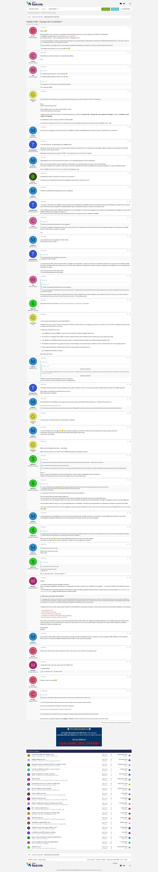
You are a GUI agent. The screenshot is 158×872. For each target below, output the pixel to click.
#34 (130, 691)
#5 (130, 127)
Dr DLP (29, 24)
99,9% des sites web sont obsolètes (51, 614)
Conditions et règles (100, 859)
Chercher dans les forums (48, 12)
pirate (33, 843)
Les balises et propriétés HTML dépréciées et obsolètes (56, 615)
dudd (33, 770)
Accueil (125, 859)
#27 (130, 544)
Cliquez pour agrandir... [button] (85, 369)
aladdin (125, 770)
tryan (33, 819)
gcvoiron (34, 795)
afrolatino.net (124, 838)
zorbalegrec (34, 765)
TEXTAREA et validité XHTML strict (41, 822)
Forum (44, 9)
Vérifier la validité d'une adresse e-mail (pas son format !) (47, 803)
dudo (33, 780)
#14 (130, 276)
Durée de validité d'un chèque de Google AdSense (45, 842)
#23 (130, 455)
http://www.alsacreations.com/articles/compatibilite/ (75, 303)
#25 (130, 512)
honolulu (125, 780)
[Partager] (128, 27)
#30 (130, 633)
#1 (130, 27)
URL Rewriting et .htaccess (50, 814)
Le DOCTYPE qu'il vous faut (48, 612)
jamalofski (34, 761)
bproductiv (125, 809)
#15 (130, 300)
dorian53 (34, 804)
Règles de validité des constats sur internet (43, 774)
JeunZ (33, 848)
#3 (130, 66)
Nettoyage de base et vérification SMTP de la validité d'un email (49, 764)
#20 (130, 413)
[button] (59, 9)
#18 (130, 384)
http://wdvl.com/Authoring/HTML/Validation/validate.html (55, 709)
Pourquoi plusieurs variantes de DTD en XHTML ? (54, 617)
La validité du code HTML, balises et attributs (44, 832)
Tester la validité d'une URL (39, 793)
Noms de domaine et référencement (51, 790)
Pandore (125, 785)
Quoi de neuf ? (53, 9)
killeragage (34, 799)
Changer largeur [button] (42, 859)
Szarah (125, 843)
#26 (130, 527)
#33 (130, 676)
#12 (130, 236)
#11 (130, 217)
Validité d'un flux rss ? (37, 817)
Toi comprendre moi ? (47, 610)
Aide (121, 859)
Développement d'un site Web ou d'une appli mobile (55, 780)
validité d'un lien (36, 779)
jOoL (126, 824)
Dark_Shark (34, 814)
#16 (130, 314)
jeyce (33, 833)
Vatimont (34, 756)
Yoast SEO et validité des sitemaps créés (43, 754)
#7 (130, 157)
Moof (33, 809)
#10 (130, 201)
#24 (130, 480)
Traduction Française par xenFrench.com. (92, 870)
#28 (130, 558)
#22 (130, 441)
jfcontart (125, 795)
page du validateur (70, 36)
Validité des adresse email (39, 798)
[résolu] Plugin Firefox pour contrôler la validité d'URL (46, 783)
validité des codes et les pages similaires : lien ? (44, 827)
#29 (130, 577)
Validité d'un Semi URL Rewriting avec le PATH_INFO (46, 813)
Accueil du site (33, 9)
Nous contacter (91, 859)
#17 (130, 358)
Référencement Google (49, 828)
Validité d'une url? (36, 846)
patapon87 (125, 790)
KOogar (125, 799)
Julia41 (125, 765)
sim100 (33, 824)
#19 (130, 398)
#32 (130, 661)
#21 (130, 427)
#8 (130, 173)
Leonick (125, 761)
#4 (130, 91)
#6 (130, 141)
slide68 (33, 838)
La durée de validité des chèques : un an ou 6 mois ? (46, 769)
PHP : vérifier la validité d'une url (40, 808)
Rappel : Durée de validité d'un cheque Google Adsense (46, 837)
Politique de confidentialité (113, 859)
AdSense (44, 770)
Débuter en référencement (52, 756)
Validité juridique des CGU (38, 759)
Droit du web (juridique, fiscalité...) (53, 761)
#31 (130, 647)
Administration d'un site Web (53, 765)
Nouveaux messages (34, 12)
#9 (130, 187)
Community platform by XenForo (70, 870)
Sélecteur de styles (32, 859)
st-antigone (34, 828)
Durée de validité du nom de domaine (42, 788)
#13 (130, 250)
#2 (130, 52)
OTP (32, 785)
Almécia (33, 790)
